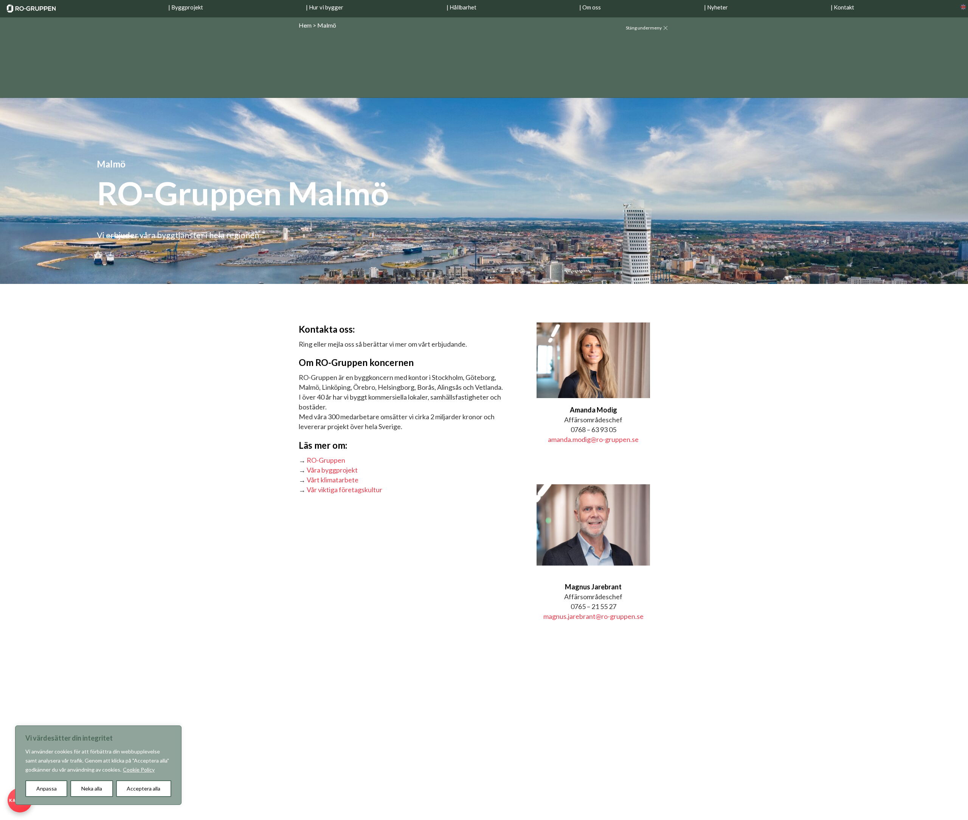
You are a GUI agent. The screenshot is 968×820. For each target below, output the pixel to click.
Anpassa (46, 788)
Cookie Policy (139, 769)
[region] (98, 765)
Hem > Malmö (317, 25)
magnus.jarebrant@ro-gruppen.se (593, 616)
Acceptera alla (143, 788)
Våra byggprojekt (332, 470)
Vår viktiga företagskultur (344, 489)
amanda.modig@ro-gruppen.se (593, 439)
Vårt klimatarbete (332, 480)
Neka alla (91, 788)
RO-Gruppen (326, 460)
